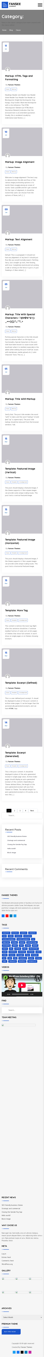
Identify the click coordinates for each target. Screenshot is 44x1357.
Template (14, 482)
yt (6, 915)
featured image (32, 942)
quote (4, 952)
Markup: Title (20, 398)
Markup (14, 89)
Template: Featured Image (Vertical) (20, 470)
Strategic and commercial (16, 840)
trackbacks (23, 958)
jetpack (35, 945)
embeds (14, 942)
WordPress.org (7, 1264)
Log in (4, 1254)
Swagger (20, 955)
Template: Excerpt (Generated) (15, 754)
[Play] (4, 994)
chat (4, 936)
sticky (4, 955)
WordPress (22, 961)
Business (15, 933)
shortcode (22, 952)
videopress (12, 961)
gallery (15, 945)
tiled (9, 958)
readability (13, 952)
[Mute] (36, 994)
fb (3, 915)
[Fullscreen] (39, 994)
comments (27, 936)
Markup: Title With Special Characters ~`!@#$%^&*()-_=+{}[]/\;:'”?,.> (20, 318)
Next (32, 810)
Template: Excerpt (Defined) (21, 682)
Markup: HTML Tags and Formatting (19, 77)
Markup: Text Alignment (18, 239)
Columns (18, 936)
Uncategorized (23, 482)
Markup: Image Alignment (19, 161)
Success (12, 955)
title (15, 958)
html (21, 945)
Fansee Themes (26, 1347)
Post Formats (34, 949)
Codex (11, 936)
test (4, 958)
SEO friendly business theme (17, 836)
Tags (27, 955)
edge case (6, 942)
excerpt (22, 942)
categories (32, 933)
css (33, 939)
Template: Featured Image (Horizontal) (20, 541)
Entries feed (6, 1257)
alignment (6, 933)
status (38, 952)
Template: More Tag (16, 610)
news (25, 949)
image (28, 945)
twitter (31, 958)
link (11, 949)
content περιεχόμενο (8, 939)
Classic (7, 89)
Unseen (38, 958)
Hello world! (11, 848)
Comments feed (8, 1260)
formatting (6, 945)
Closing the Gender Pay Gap (17, 844)
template (34, 955)
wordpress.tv (32, 961)
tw (14, 915)
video (4, 961)
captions (23, 933)
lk (10, 915)
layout (5, 949)
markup (17, 949)
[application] (22, 985)
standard (30, 952)
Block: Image (11, 852)
